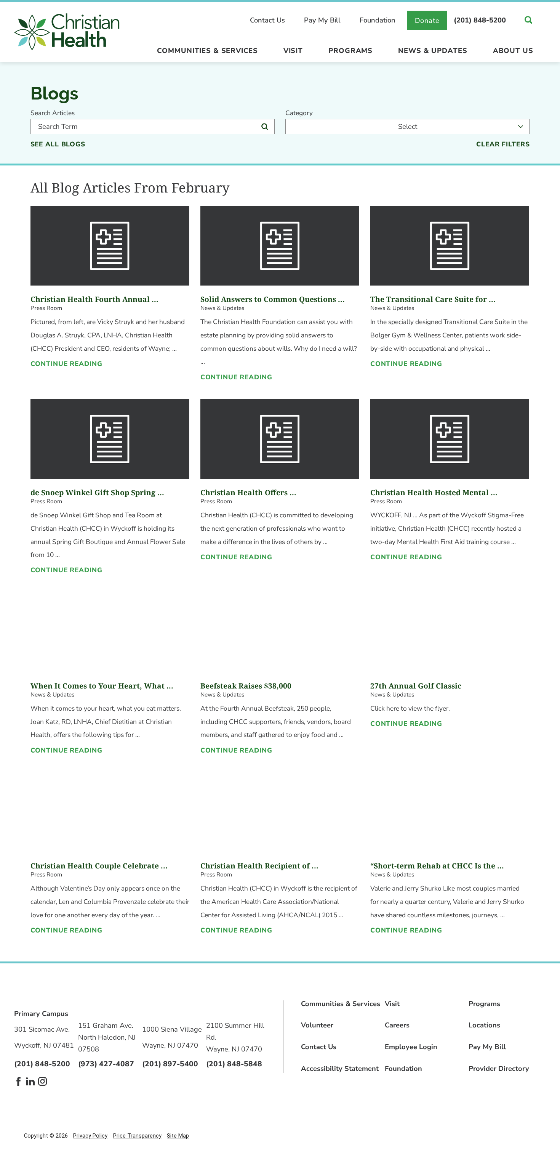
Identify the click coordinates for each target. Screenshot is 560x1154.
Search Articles (52, 113)
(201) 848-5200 (480, 20)
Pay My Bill (322, 20)
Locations (484, 1025)
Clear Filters (503, 144)
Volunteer (317, 1025)
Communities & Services (207, 50)
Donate (427, 20)
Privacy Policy (90, 1136)
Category (299, 113)
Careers (397, 1025)
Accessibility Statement (340, 1068)
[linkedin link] (30, 1081)
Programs (350, 50)
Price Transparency (137, 1136)
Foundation (377, 20)
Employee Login (411, 1046)
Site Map (178, 1136)
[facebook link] (18, 1081)
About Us (513, 50)
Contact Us (267, 20)
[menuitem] (207, 53)
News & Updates (432, 50)
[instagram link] (42, 1081)
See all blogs (57, 144)
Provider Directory (499, 1068)
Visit (293, 50)
